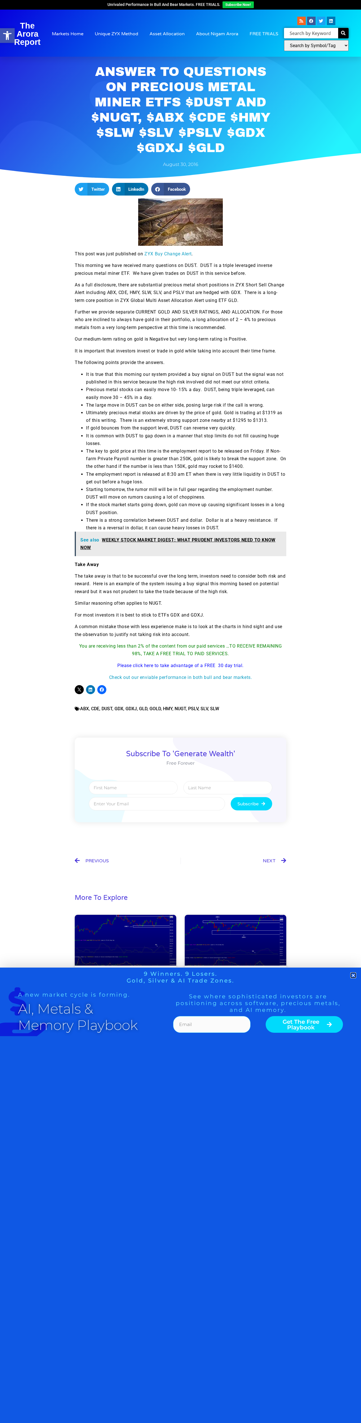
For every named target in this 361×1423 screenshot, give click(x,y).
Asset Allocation (167, 34)
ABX (84, 708)
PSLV (193, 708)
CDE (95, 708)
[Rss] (301, 21)
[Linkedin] (331, 21)
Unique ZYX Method (116, 34)
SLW (214, 708)
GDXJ (131, 708)
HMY (167, 708)
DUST (107, 708)
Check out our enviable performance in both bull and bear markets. (180, 677)
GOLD (155, 708)
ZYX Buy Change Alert (167, 253)
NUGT (180, 708)
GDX (119, 708)
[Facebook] (311, 21)
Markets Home (67, 34)
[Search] (343, 33)
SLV (204, 708)
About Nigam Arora (217, 34)
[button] (7, 35)
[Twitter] (321, 21)
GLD (143, 708)
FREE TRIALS (264, 34)
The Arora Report (27, 34)
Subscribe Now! (238, 5)
